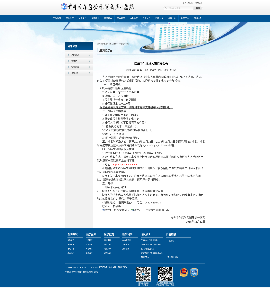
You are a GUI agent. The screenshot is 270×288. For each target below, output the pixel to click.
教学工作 (146, 18)
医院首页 (70, 18)
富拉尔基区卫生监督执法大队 (152, 253)
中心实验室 (126, 240)
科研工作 (159, 18)
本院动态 (75, 55)
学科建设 (107, 240)
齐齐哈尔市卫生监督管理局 (151, 245)
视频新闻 (75, 67)
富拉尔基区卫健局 (147, 249)
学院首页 (57, 18)
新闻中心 (82, 18)
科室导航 (89, 245)
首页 (184, 3)
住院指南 (89, 240)
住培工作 (172, 18)
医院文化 (71, 245)
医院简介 (71, 240)
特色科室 (134, 18)
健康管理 (89, 253)
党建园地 (95, 18)
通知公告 (75, 73)
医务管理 (121, 18)
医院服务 (108, 18)
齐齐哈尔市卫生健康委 (149, 240)
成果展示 (107, 249)
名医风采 (89, 249)
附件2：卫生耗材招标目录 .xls (151, 210)
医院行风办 (145, 257)
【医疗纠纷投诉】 (172, 257)
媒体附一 (75, 61)
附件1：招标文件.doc (116, 210)
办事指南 (125, 249)
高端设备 (198, 18)
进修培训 (107, 253)
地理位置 (198, 3)
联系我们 (190, 3)
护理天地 (185, 18)
